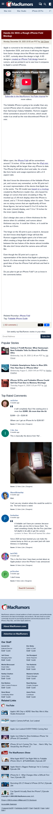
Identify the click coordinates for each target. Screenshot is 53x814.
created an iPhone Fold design (25, 59)
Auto (42, 808)
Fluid (31, 808)
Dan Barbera (5, 683)
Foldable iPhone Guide (18, 318)
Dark (3, 810)
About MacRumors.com (15, 626)
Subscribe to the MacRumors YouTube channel (25, 96)
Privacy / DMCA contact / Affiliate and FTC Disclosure (19, 800)
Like (23, 424)
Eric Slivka (30, 646)
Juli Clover (45, 42)
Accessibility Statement (9, 804)
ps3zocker (14, 571)
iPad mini (44, 163)
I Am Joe (14, 430)
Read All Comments (26, 588)
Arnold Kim (5, 646)
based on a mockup (40, 189)
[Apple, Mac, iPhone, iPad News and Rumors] (19, 7)
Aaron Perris (30, 692)
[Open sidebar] (50, 4)
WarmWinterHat (16, 493)
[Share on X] (40, 325)
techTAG (13, 553)
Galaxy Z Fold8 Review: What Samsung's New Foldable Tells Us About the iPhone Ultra (29, 350)
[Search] (45, 4)
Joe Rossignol (31, 655)
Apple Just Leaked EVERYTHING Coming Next (29, 729)
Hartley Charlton (7, 674)
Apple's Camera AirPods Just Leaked (25, 721)
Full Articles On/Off (21, 808)
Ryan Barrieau (31, 683)
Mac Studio (21, 11)
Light (47, 808)
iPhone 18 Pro (37, 11)
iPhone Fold (23, 160)
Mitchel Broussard (7, 664)
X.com (8, 650)
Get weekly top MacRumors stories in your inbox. (26, 332)
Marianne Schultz (32, 674)
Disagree (29, 424)
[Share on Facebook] (46, 325)
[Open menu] (3, 4)
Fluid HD (37, 808)
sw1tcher (14, 400)
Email (3, 650)
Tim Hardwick (31, 664)
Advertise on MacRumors (16, 634)
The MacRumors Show (19, 752)
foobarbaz (14, 515)
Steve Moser (5, 692)
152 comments (10, 325)
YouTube (10, 705)
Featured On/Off (7, 808)
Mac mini (7, 11)
